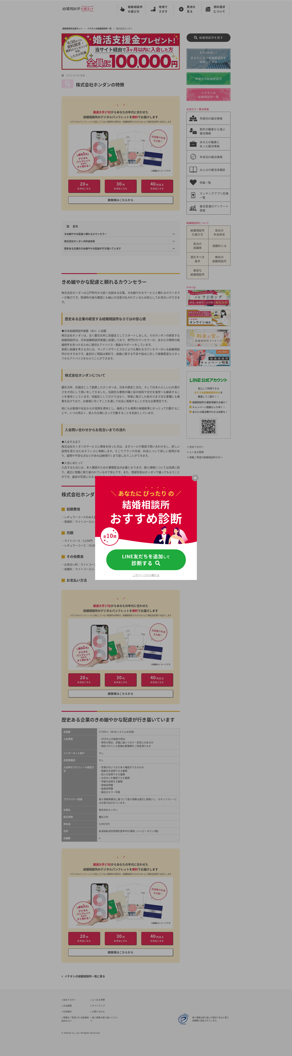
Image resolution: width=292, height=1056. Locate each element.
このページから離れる (146, 575)
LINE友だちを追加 (146, 560)
